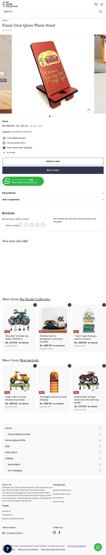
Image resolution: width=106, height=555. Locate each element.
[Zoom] (88, 109)
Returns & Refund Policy (13, 518)
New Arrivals (29, 360)
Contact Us (7, 514)
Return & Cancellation (28, 549)
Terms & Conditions (77, 546)
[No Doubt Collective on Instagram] (54, 532)
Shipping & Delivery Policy (53, 549)
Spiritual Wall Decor (62, 490)
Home (4, 20)
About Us (6, 511)
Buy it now (53, 170)
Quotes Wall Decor (62, 494)
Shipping (6, 132)
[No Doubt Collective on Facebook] (59, 532)
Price (5, 121)
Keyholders (58, 497)
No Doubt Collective (35, 299)
